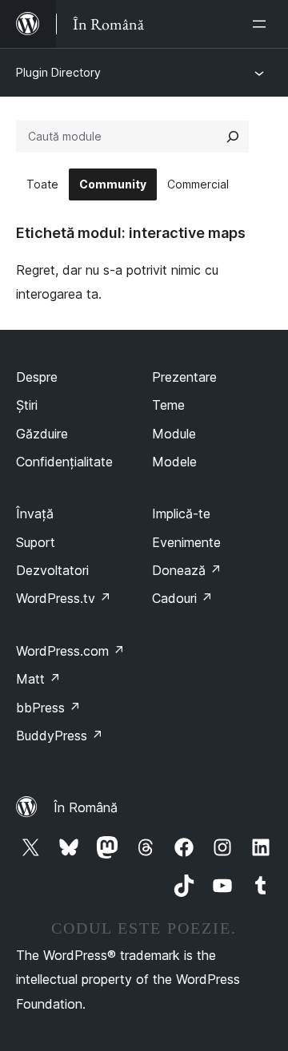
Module (174, 434)
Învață (35, 514)
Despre (37, 377)
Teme (168, 405)
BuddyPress (59, 736)
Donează (187, 570)
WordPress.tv (63, 598)
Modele (174, 462)
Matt (38, 679)
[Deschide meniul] (262, 24)
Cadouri (182, 598)
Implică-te (181, 514)
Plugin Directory (58, 72)
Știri (27, 405)
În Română (86, 807)
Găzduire (42, 434)
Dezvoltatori (52, 570)
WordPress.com (70, 651)
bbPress (48, 708)
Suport (35, 542)
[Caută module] (233, 137)
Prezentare (184, 377)
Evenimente (186, 542)
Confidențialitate (64, 462)
